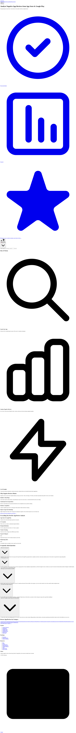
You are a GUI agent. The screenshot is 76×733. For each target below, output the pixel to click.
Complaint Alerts (5, 631)
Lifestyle (57, 621)
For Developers (5, 644)
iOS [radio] (1, 241)
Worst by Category (5, 638)
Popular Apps (4, 632)
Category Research (5, 627)
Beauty (70, 621)
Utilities (60, 621)
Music (36, 621)
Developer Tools (12, 622)
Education (44, 621)
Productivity (33, 621)
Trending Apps (4, 630)
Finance (14, 621)
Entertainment (11, 621)
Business (54, 621)
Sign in (2, 2)
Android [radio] (4, 241)
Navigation (47, 621)
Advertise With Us (5, 646)
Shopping (23, 621)
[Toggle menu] (3, 2)
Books (68, 621)
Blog (10, 1)
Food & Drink (27, 621)
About (14, 1)
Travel (30, 621)
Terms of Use (4, 648)
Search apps (2, 248)
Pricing (12, 1)
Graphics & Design (6, 622)
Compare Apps (4, 629)
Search (15, 248)
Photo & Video (39, 621)
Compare (8, 1)
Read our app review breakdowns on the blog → (8, 513)
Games (1, 621)
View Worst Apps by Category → (5, 623)
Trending (5, 85)
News (50, 621)
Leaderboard (4, 1)
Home (1, 1)
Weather (65, 621)
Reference (16, 622)
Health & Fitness (18, 621)
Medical (62, 621)
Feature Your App (5, 645)
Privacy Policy (4, 649)
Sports (52, 621)
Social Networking (6, 621)
